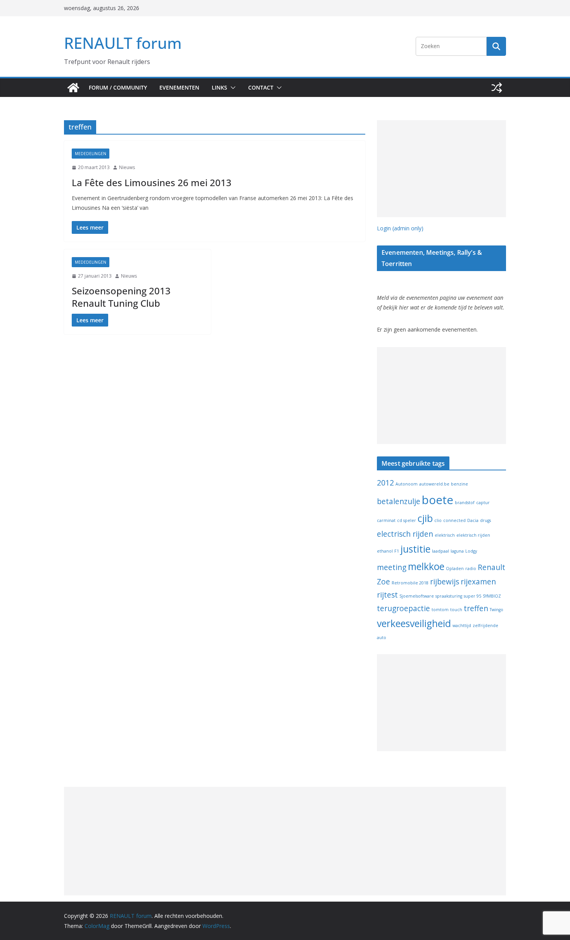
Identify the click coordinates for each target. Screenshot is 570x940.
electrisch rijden (405, 534)
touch (456, 609)
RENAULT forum (123, 43)
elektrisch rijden (473, 535)
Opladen (455, 568)
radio (470, 568)
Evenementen (179, 87)
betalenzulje (398, 501)
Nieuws (127, 167)
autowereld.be (434, 484)
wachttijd (462, 625)
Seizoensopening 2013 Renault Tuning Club (121, 296)
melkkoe (426, 566)
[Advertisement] (441, 168)
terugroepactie (403, 608)
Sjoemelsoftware (416, 596)
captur (483, 502)
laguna (457, 551)
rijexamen (478, 582)
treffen (476, 608)
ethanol (385, 551)
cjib (425, 518)
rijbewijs (444, 582)
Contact (260, 87)
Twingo (496, 609)
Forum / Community (118, 87)
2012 (385, 483)
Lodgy (471, 551)
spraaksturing (448, 596)
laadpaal (440, 551)
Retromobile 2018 (410, 583)
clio (438, 520)
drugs (485, 520)
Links (219, 87)
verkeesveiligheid (414, 623)
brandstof (465, 502)
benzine (459, 484)
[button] (231, 87)
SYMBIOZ (492, 596)
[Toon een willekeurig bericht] (496, 87)
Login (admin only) (400, 228)
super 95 (472, 596)
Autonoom (407, 484)
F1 (396, 551)
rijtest (387, 595)
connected (454, 520)
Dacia (472, 520)
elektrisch (445, 535)
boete (437, 500)
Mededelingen (90, 153)
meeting (391, 567)
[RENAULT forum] (73, 87)
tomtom (440, 609)
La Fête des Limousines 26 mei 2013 (151, 182)
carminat (386, 520)
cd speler (406, 520)
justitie (415, 549)
